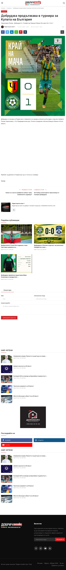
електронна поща (39, 295)
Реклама (39, 563)
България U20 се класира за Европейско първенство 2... (30, 376)
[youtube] (45, 548)
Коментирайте (5, 303)
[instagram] (41, 548)
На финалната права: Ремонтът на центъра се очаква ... (30, 356)
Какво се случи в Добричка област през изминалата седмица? (19, 193)
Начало (3, 8)
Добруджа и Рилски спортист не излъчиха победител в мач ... (48, 246)
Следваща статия (39, 189)
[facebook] (36, 548)
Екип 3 (2, 249)
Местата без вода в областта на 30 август (26, 396)
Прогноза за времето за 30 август (23, 386)
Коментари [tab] (7, 290)
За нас (62, 563)
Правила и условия (57, 565)
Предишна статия (26, 189)
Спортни (9, 8)
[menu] (2, 3)
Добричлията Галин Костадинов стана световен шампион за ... (14, 246)
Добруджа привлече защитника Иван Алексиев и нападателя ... (14, 276)
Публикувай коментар (9, 318)
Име (2, 295)
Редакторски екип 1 (18, 203)
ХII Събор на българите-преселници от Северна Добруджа (46, 193)
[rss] (50, 548)
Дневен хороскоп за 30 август (22, 366)
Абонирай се (60, 539)
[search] (64, 3)
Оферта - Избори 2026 (51, 563)
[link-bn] (33, 417)
